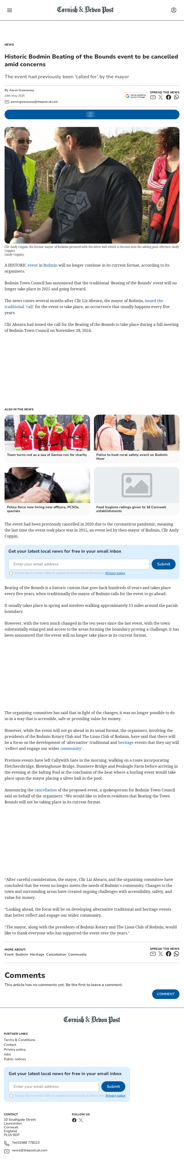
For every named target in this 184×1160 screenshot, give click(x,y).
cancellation (45, 790)
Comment (166, 994)
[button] (9, 10)
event (33, 265)
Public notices (15, 1059)
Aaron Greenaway (21, 90)
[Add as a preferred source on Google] (135, 96)
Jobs (7, 1054)
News (9, 45)
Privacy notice (115, 573)
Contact (10, 1044)
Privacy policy (15, 1049)
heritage (126, 742)
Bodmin (50, 265)
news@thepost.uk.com (29, 1150)
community (70, 748)
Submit (163, 564)
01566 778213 (28, 1143)
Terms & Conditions (19, 1040)
